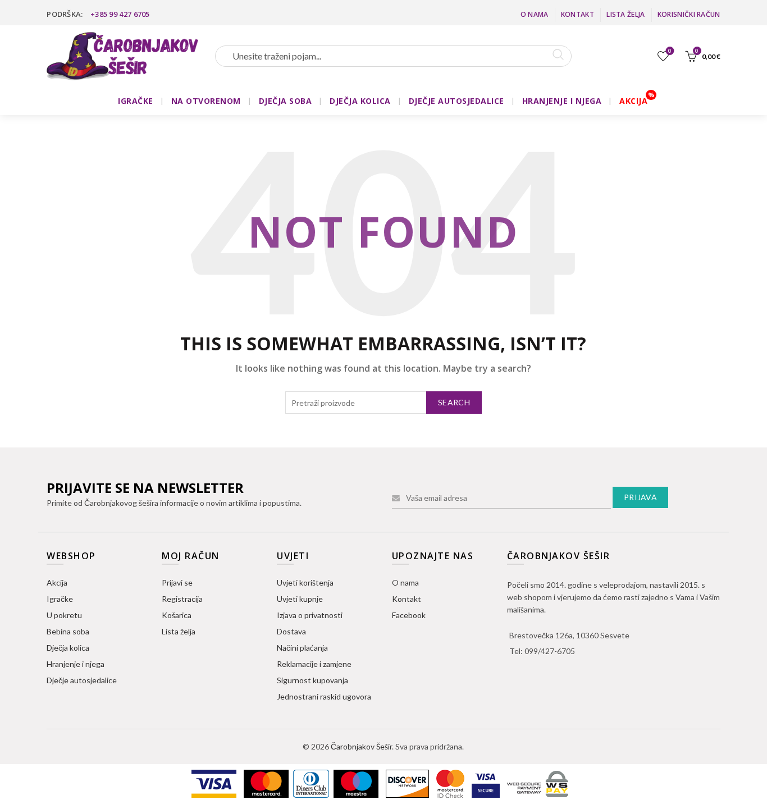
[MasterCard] (267, 783)
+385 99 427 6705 (120, 14)
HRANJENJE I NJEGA (562, 100)
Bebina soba (68, 631)
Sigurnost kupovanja (312, 680)
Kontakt (577, 14)
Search (454, 402)
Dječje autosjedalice (82, 680)
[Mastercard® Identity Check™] (451, 783)
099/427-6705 (549, 651)
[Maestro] (357, 783)
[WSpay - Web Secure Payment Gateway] (537, 783)
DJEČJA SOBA (285, 100)
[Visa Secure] (486, 783)
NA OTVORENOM (206, 100)
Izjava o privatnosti (310, 615)
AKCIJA (633, 100)
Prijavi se (177, 582)
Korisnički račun (689, 14)
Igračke (60, 599)
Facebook (409, 615)
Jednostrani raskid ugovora (324, 696)
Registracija (182, 599)
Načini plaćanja (302, 647)
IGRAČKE (135, 100)
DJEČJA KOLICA (360, 100)
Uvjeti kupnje (300, 599)
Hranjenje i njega (75, 664)
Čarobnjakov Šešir (361, 746)
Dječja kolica (68, 647)
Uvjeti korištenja (305, 582)
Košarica (176, 615)
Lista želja (625, 14)
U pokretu (64, 615)
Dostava (291, 631)
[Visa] (215, 783)
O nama (535, 14)
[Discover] (408, 783)
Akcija (57, 582)
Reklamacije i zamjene (314, 664)
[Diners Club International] (312, 783)
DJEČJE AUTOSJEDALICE (456, 100)
